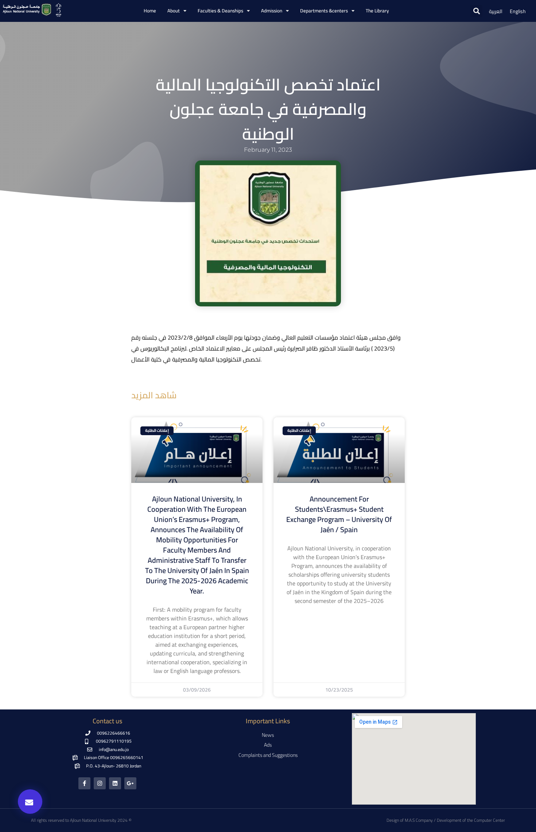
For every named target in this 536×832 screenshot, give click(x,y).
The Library (377, 10)
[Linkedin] (115, 783)
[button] (476, 11)
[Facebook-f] (84, 783)
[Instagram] (100, 783)
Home (150, 10)
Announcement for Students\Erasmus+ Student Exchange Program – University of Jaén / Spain (339, 514)
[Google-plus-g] (130, 783)
